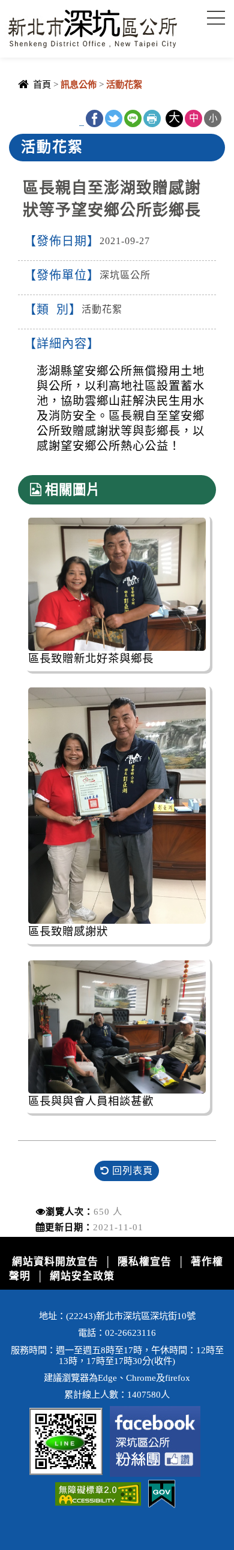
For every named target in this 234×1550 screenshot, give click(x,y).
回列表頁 (131, 1170)
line (133, 118)
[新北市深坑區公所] (92, 26)
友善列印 (152, 118)
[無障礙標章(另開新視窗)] (98, 1493)
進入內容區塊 (30, 6)
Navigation (216, 18)
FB (94, 118)
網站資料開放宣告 (55, 1261)
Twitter (113, 118)
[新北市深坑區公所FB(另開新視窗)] (155, 1440)
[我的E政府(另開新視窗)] (161, 1493)
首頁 (42, 84)
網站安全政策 (82, 1276)
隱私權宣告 (145, 1261)
